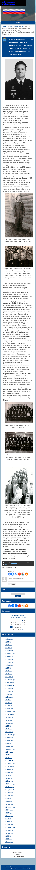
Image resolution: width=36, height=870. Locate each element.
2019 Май (8, 700)
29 (22, 629)
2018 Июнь (8, 671)
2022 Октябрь (9, 766)
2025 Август (9, 824)
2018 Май (8, 668)
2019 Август (9, 708)
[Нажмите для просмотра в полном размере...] (20, 100)
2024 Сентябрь (10, 807)
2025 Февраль (9, 810)
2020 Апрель (9, 723)
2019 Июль (8, 706)
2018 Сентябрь (10, 679)
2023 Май (8, 775)
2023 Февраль (9, 769)
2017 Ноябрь (9, 656)
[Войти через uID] (9, 574)
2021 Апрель (9, 740)
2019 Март (8, 694)
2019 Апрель (9, 697)
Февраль (17, 26)
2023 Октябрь (9, 787)
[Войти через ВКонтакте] (12, 574)
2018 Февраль (9, 662)
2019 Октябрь (9, 714)
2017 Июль (8, 648)
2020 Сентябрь (10, 735)
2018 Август (9, 677)
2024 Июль (8, 801)
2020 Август (9, 732)
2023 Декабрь (9, 790)
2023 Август (9, 781)
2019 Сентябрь (10, 711)
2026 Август (9, 842)
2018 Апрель (9, 665)
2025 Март (8, 813)
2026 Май (8, 836)
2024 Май (8, 798)
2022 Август (9, 761)
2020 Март (8, 720)
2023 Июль (8, 778)
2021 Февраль (9, 737)
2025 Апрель (9, 816)
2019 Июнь (8, 703)
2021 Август (9, 746)
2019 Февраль (9, 691)
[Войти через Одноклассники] (26, 574)
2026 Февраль (9, 830)
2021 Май (8, 743)
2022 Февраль (9, 752)
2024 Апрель (9, 795)
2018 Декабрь (9, 685)
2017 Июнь (8, 645)
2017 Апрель (9, 639)
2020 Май (8, 726)
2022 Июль (8, 758)
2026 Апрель (9, 833)
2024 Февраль (9, 792)
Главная (4, 26)
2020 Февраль (9, 717)
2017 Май (8, 642)
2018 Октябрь (9, 682)
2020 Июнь (8, 729)
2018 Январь (9, 659)
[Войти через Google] (22, 574)
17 (22, 26)
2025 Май (8, 819)
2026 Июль (8, 839)
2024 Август (9, 804)
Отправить (11, 584)
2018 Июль (8, 674)
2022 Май (8, 755)
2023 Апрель (9, 772)
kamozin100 (14, 563)
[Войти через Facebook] (16, 574)
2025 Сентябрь (10, 827)
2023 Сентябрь (10, 784)
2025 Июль (8, 821)
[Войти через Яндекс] (19, 574)
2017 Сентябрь (10, 653)
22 (22, 627)
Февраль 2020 (18, 615)
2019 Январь (9, 688)
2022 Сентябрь (10, 763)
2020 (10, 26)
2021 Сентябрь (10, 749)
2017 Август (9, 650)
